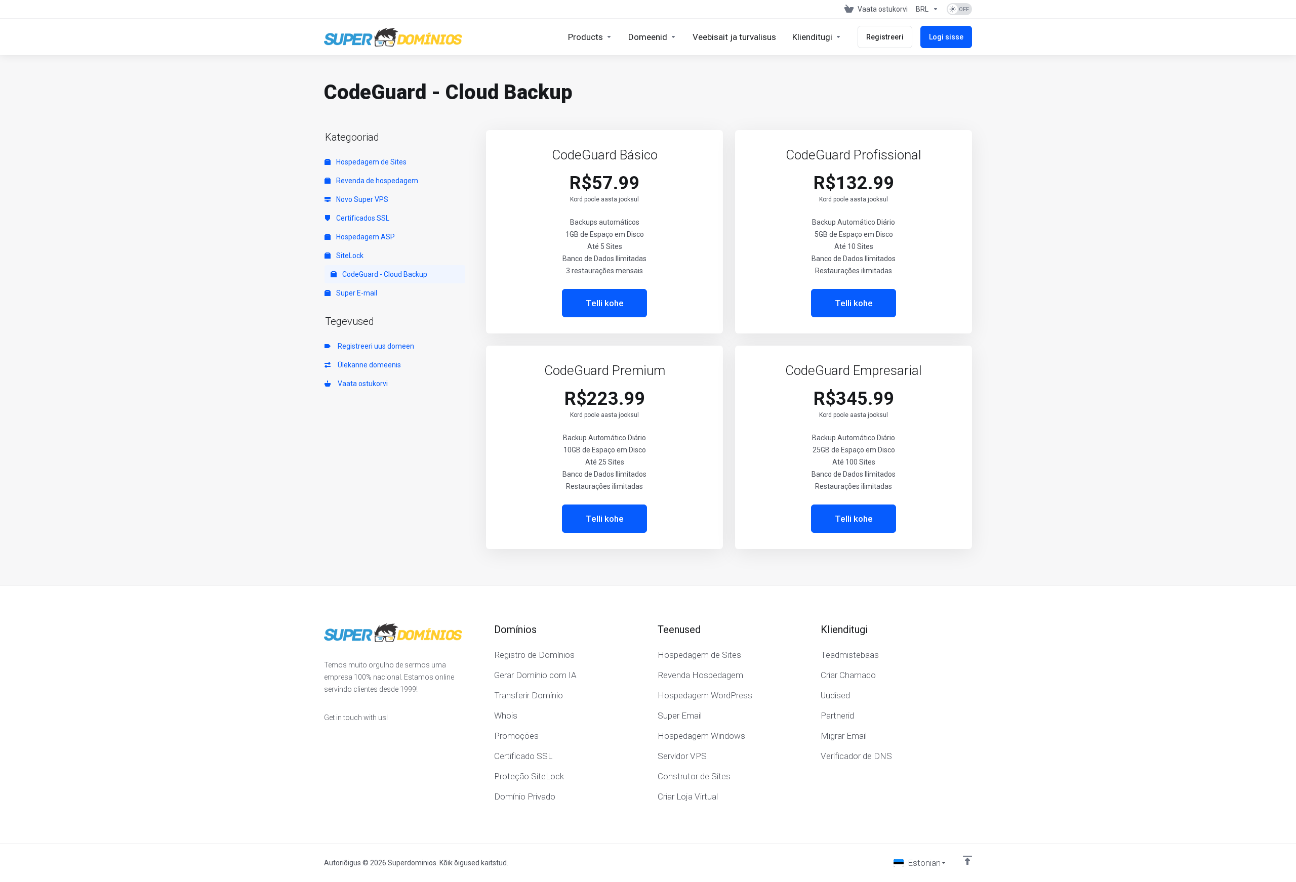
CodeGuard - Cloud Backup (384, 274)
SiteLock (349, 255)
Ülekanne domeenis (368, 365)
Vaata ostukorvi (361, 384)
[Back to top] (967, 860)
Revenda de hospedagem (376, 181)
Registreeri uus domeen (374, 346)
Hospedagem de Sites (371, 162)
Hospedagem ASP (365, 237)
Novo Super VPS (361, 199)
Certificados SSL (362, 218)
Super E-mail (356, 293)
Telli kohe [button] (605, 303)
